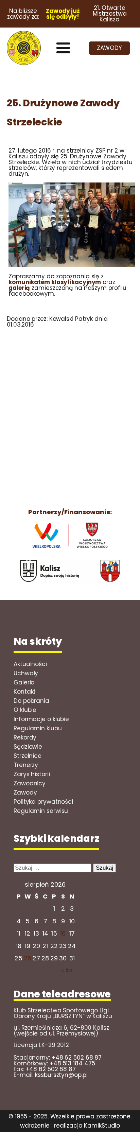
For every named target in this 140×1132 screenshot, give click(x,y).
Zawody (25, 792)
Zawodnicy (30, 783)
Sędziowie (28, 747)
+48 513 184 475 (72, 1063)
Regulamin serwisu (41, 811)
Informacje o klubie (41, 719)
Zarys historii (32, 774)
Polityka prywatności (43, 802)
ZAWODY (109, 48)
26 (27, 958)
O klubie (25, 710)
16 (63, 933)
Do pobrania (31, 701)
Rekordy (25, 737)
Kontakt (25, 691)
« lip (66, 970)
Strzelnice (27, 756)
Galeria (24, 682)
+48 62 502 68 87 (77, 1057)
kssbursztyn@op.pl (61, 1075)
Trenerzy (26, 765)
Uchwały (26, 673)
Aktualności (30, 664)
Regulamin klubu (38, 728)
